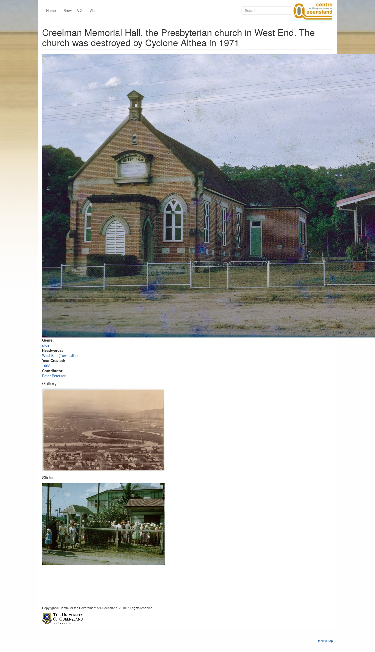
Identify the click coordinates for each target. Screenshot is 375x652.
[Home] (312, 10)
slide (45, 345)
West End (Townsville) (60, 355)
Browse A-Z (73, 10)
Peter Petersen (54, 375)
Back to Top (325, 640)
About (94, 10)
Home (51, 10)
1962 (46, 365)
